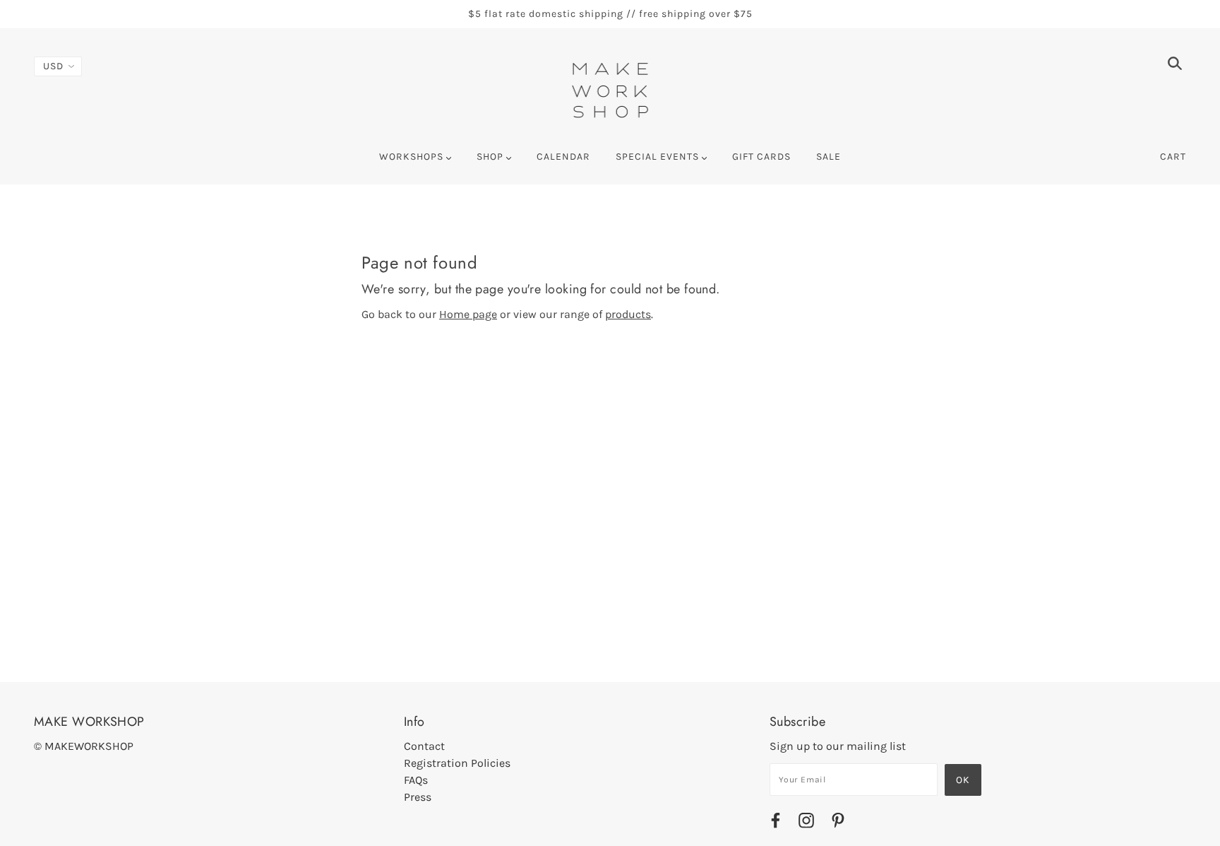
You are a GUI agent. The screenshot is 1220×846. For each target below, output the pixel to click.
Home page (468, 314)
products (628, 314)
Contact (424, 746)
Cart (1173, 157)
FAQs (416, 780)
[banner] (610, 88)
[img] (1175, 66)
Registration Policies (457, 763)
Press (417, 797)
